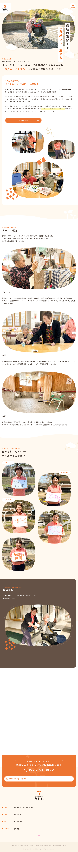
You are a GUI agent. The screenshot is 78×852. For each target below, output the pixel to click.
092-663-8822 (41, 770)
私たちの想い (23, 120)
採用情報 (12, 829)
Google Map (6, 695)
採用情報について (21, 667)
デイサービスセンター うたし (19, 807)
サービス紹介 (13, 822)
